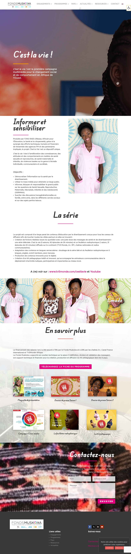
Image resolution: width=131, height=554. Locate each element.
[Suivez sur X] (93, 526)
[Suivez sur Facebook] (89, 526)
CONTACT (115, 4)
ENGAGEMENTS (43, 4)
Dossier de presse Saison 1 (65, 400)
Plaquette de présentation (29, 400)
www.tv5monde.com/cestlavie (68, 272)
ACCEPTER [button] (109, 547)
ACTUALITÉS (85, 4)
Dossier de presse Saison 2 (102, 400)
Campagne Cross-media (28, 433)
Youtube (95, 272)
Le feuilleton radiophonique (65, 433)
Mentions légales (96, 546)
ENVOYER (106, 501)
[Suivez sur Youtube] (102, 526)
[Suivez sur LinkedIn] (98, 526)
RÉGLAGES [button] (119, 547)
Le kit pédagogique (102, 433)
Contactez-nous (96, 542)
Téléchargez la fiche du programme (65, 366)
